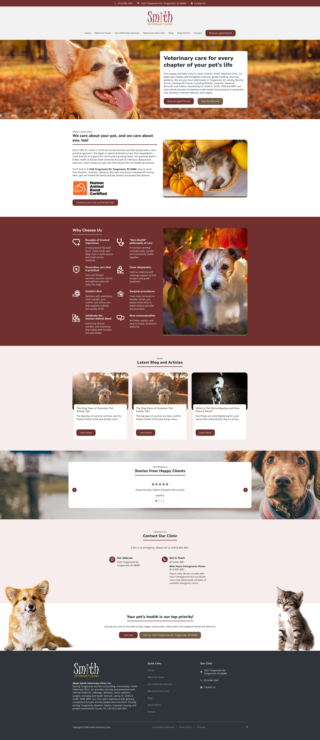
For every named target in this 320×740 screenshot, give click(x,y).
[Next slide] (245, 490)
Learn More (86, 432)
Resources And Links (154, 32)
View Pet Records (210, 101)
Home (87, 32)
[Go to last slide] (74, 490)
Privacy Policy (185, 727)
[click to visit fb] (247, 727)
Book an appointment (220, 33)
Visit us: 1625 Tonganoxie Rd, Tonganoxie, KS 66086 (170, 634)
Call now (128, 634)
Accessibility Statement (163, 727)
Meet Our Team (103, 32)
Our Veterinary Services (127, 32)
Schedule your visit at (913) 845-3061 (95, 202)
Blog (170, 32)
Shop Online (183, 32)
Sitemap (201, 727)
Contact (198, 32)
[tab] (156, 501)
